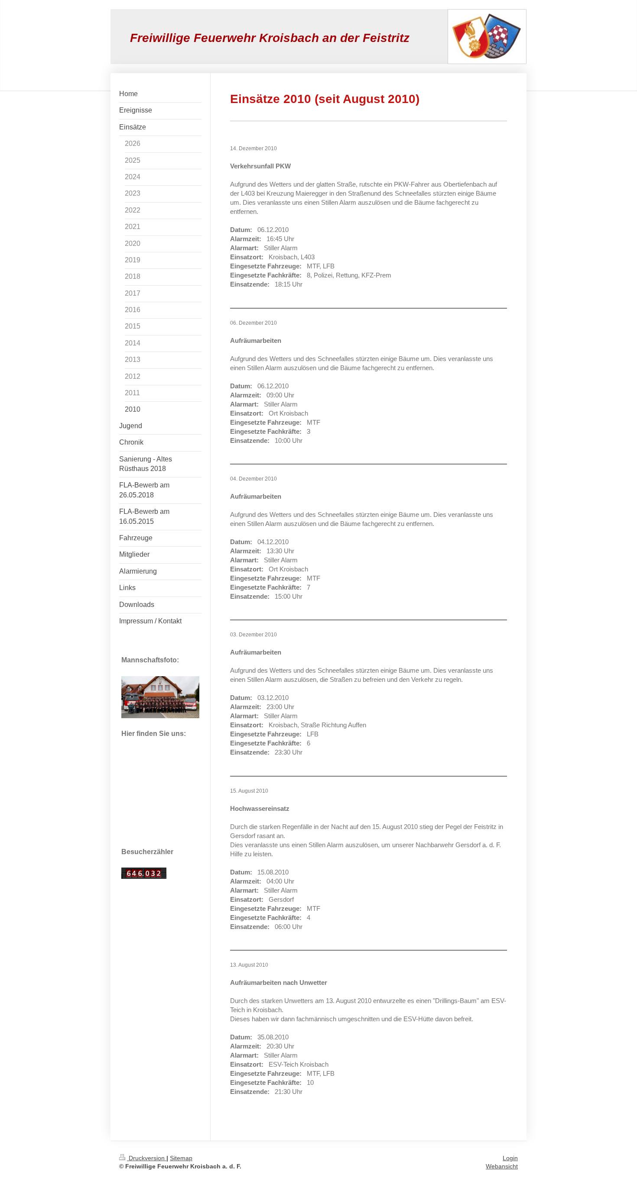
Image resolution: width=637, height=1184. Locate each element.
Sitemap (181, 1158)
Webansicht (502, 1166)
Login (510, 1158)
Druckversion (146, 1158)
